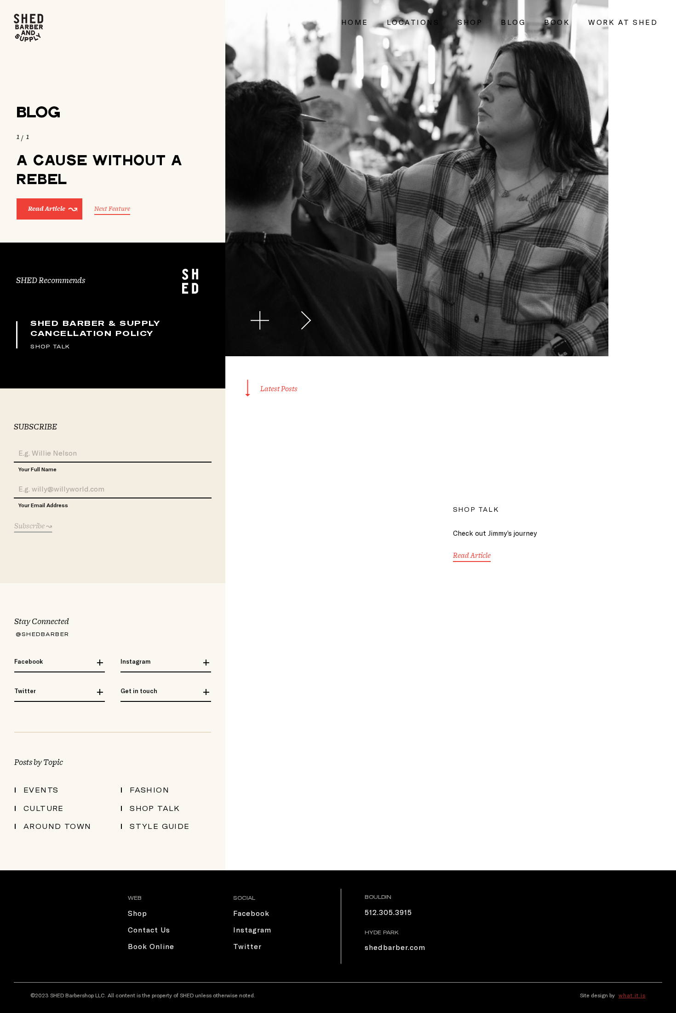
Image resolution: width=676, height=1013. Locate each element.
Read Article (46, 209)
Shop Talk (50, 346)
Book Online (151, 946)
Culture (43, 808)
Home (354, 21)
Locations (413, 21)
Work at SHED (623, 21)
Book (557, 21)
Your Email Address (43, 505)
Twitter (25, 691)
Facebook (28, 661)
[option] (416, 178)
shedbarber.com (395, 947)
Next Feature (112, 209)
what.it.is (632, 995)
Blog (513, 21)
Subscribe (30, 526)
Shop (470, 21)
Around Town (57, 826)
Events (40, 790)
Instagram (135, 661)
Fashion (149, 790)
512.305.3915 (388, 912)
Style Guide (160, 826)
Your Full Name (37, 469)
